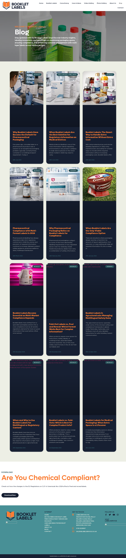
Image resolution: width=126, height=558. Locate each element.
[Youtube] (114, 515)
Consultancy (64, 3)
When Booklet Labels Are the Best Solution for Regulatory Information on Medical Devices (62, 136)
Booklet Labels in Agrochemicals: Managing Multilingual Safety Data (99, 315)
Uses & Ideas (76, 3)
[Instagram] (118, 515)
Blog (120, 3)
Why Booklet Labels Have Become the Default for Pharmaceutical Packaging (25, 136)
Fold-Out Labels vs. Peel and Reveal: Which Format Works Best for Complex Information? (62, 328)
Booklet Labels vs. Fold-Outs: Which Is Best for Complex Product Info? (61, 423)
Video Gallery (89, 3)
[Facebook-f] (106, 515)
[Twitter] (110, 515)
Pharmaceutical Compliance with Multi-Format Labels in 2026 (25, 231)
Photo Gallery (102, 3)
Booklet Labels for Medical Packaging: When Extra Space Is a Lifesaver (99, 423)
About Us (113, 3)
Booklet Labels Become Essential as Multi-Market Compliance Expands (26, 315)
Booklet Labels (51, 3)
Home (41, 3)
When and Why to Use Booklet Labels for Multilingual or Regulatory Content (26, 424)
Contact (121, 8)
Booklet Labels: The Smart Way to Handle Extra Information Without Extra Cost (99, 136)
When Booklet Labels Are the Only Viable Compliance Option (98, 231)
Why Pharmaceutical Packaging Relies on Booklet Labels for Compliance (60, 232)
